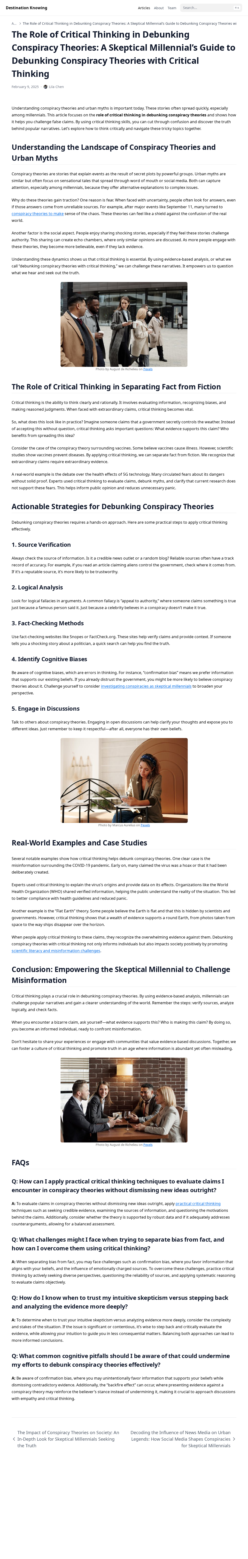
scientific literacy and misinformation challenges (56, 950)
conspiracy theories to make (38, 213)
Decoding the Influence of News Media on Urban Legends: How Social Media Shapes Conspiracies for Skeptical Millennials (181, 1439)
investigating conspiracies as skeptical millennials (146, 686)
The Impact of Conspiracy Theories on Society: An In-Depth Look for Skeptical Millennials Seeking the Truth (68, 1439)
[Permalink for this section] (64, 158)
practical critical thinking (198, 1203)
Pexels (148, 369)
